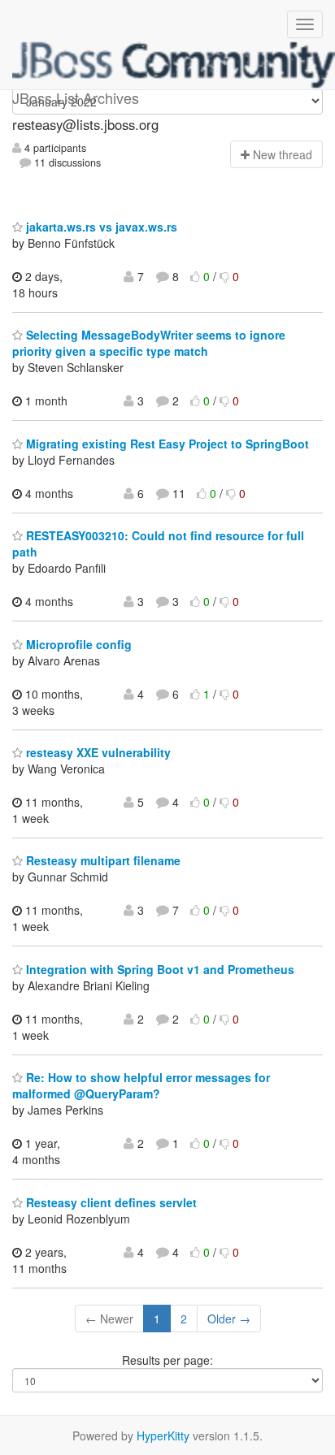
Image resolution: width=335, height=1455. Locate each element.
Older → (228, 1318)
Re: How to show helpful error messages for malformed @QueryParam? (141, 1085)
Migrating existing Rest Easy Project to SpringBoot (166, 443)
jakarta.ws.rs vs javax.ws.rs (100, 227)
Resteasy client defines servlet (110, 1202)
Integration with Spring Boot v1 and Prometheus (158, 969)
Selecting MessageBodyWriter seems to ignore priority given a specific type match (148, 343)
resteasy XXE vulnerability (97, 752)
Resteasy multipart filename (102, 860)
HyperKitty (163, 1435)
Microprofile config (77, 644)
